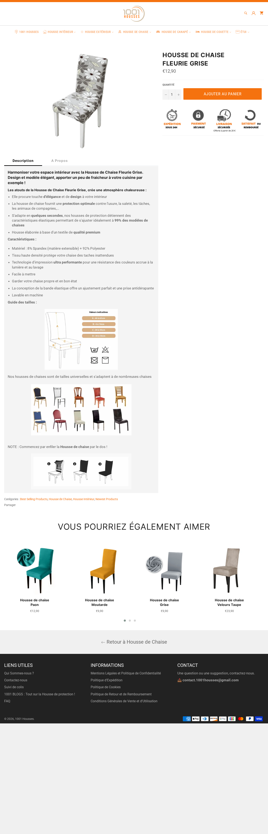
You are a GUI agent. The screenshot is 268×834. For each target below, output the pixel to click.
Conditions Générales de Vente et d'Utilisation (124, 701)
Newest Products (106, 499)
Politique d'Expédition (106, 680)
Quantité (168, 84)
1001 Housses (24, 718)
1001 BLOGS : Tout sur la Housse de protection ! (39, 694)
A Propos (59, 161)
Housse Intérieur (83, 499)
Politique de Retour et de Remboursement (121, 694)
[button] (124, 620)
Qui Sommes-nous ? (19, 673)
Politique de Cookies (106, 687)
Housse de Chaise (60, 499)
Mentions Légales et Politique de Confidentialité (126, 673)
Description (23, 161)
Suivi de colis (14, 687)
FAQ (7, 701)
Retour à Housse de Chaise (136, 642)
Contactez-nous (15, 680)
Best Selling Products (34, 499)
